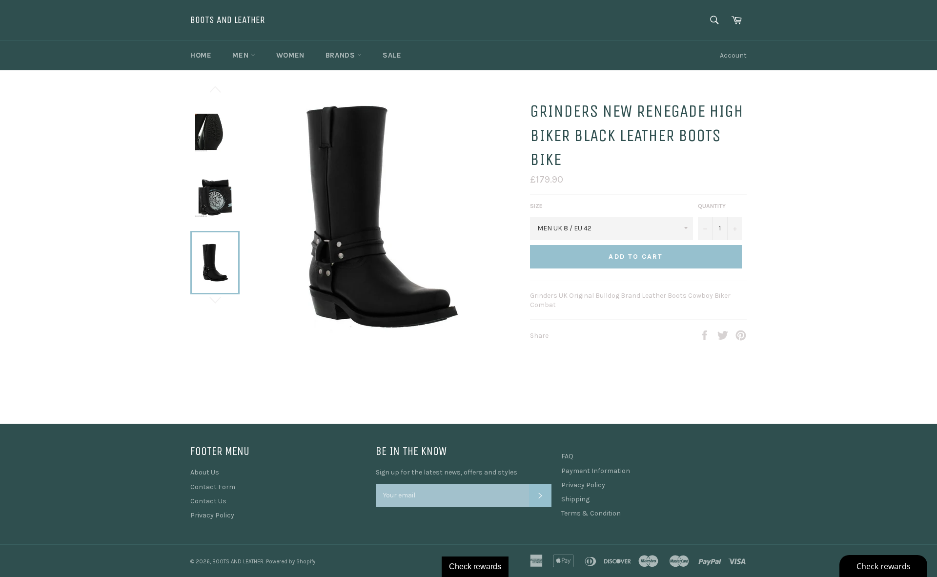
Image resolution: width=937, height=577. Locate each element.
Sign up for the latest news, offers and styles (446, 472)
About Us (204, 472)
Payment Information (595, 471)
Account (733, 55)
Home (200, 55)
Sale (392, 55)
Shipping (575, 499)
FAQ (567, 456)
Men (241, 55)
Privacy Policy (212, 515)
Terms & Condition (591, 513)
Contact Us (208, 501)
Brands (341, 55)
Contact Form (212, 487)
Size (536, 206)
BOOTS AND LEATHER (227, 19)
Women (290, 55)
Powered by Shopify (290, 561)
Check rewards (475, 566)
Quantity (712, 206)
